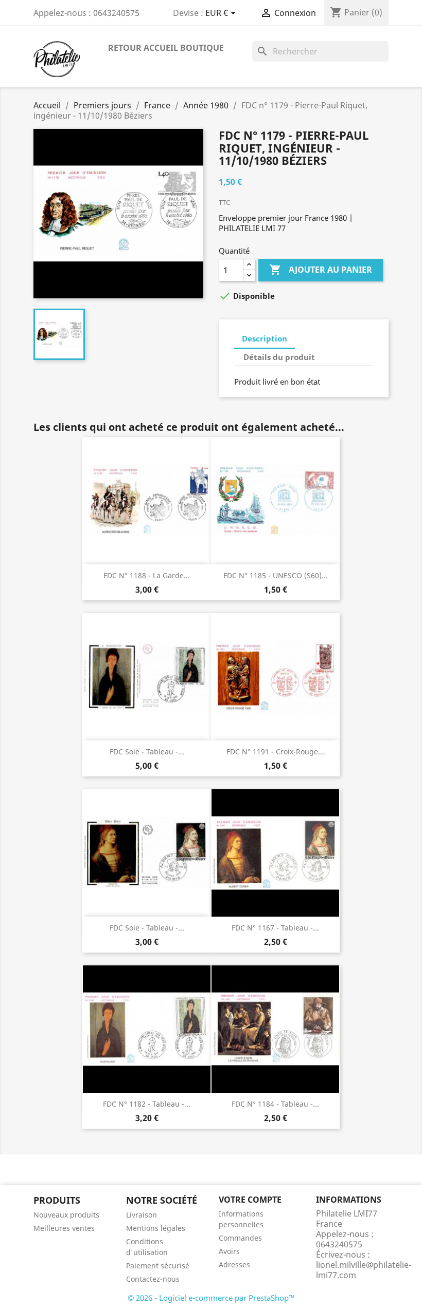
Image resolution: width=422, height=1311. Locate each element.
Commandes (240, 1238)
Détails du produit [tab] (279, 357)
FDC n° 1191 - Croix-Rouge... (275, 751)
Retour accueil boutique (166, 47)
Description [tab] (264, 338)
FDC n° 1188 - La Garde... (146, 575)
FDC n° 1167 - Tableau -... (275, 928)
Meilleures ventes (64, 1228)
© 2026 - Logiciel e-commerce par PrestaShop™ (211, 1298)
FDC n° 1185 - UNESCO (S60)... (275, 575)
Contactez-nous (153, 1279)
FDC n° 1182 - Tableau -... (146, 1104)
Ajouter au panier (320, 269)
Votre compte (250, 1199)
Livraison (141, 1215)
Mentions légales (155, 1228)
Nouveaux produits (66, 1215)
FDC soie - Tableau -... (147, 751)
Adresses (234, 1264)
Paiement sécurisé (157, 1265)
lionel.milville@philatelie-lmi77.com (363, 1270)
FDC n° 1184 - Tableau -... (275, 1104)
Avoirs (229, 1251)
